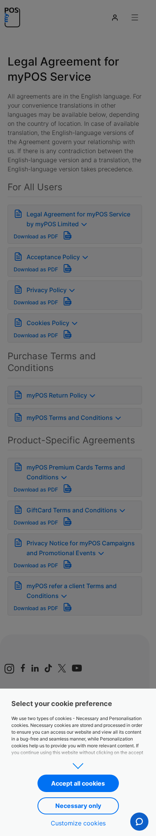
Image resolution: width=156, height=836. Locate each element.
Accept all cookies (78, 783)
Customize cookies (78, 823)
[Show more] (78, 763)
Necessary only (78, 805)
